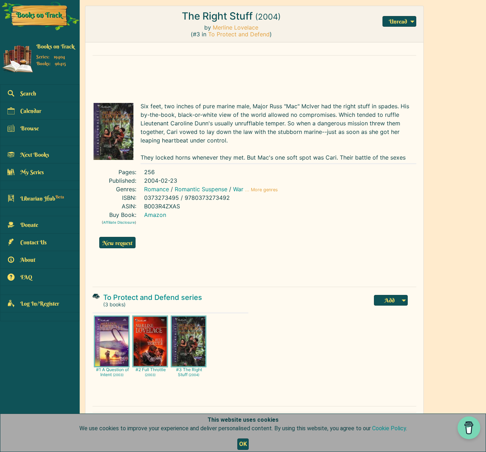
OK (243, 444)
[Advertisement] (254, 77)
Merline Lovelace (235, 27)
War (238, 189)
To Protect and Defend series (152, 297)
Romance (156, 189)
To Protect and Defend (239, 34)
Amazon (155, 214)
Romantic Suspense (201, 189)
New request (117, 242)
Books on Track (55, 46)
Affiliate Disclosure (119, 222)
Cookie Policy (389, 428)
